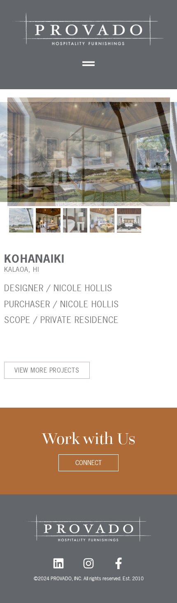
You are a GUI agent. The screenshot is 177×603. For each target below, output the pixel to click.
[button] (88, 63)
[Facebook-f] (118, 563)
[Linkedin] (58, 563)
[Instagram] (88, 563)
